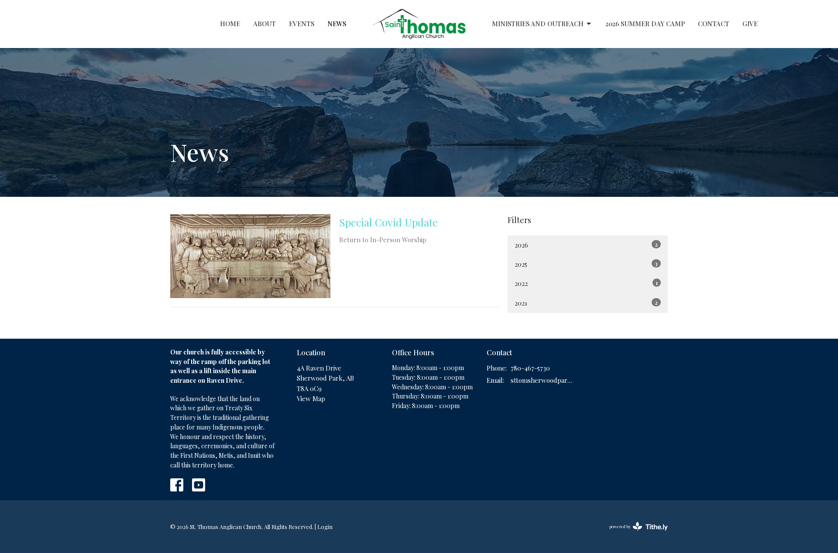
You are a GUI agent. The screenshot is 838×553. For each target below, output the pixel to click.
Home (230, 23)
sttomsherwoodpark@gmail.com (542, 380)
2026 (586, 244)
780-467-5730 (530, 368)
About (264, 23)
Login (325, 526)
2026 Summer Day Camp (645, 23)
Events (301, 23)
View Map (311, 398)
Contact (713, 23)
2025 (586, 264)
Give (750, 23)
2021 (586, 303)
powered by (633, 533)
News (336, 23)
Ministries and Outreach (538, 23)
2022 (586, 283)
